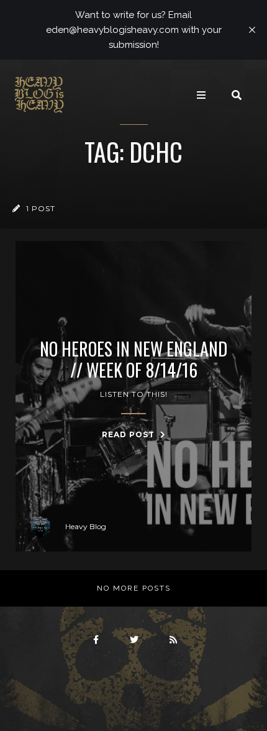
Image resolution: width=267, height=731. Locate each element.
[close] (252, 30)
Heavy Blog (85, 526)
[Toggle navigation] (201, 95)
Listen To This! (134, 394)
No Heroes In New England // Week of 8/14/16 (133, 359)
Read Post (129, 434)
